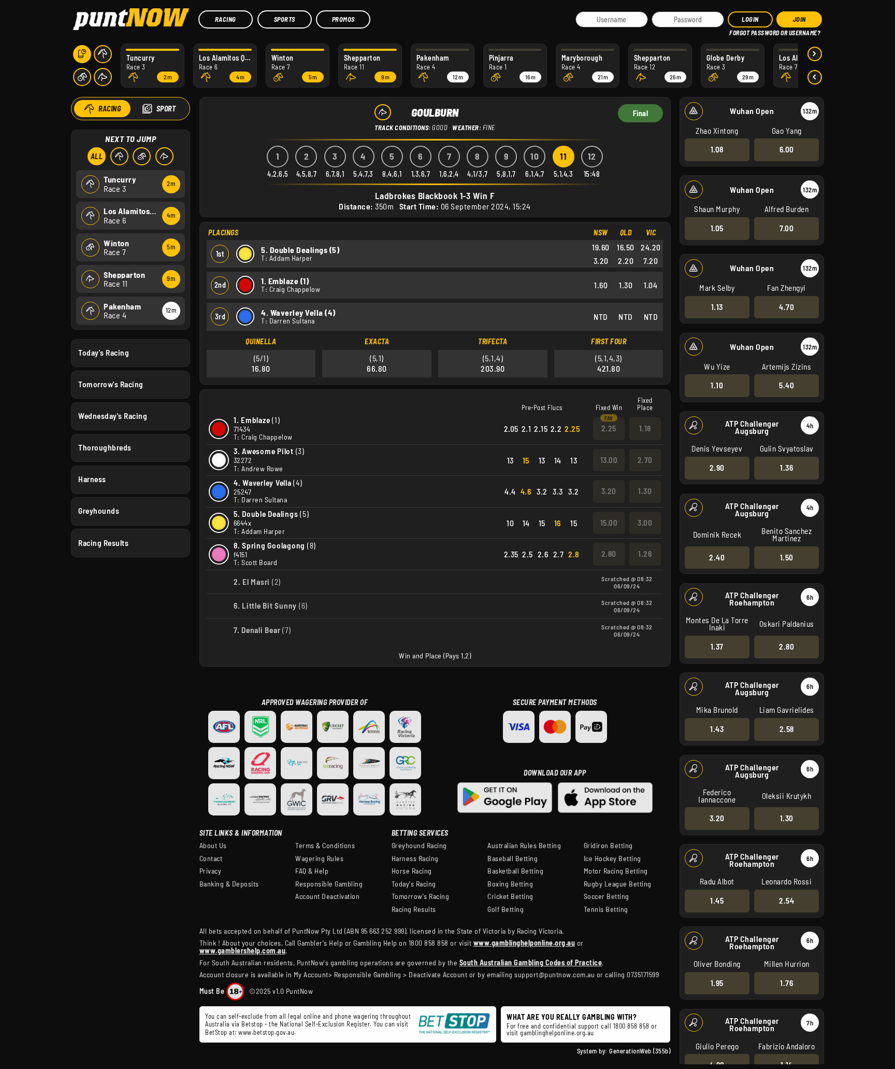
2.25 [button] (608, 428)
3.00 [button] (645, 522)
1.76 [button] (786, 983)
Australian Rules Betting (524, 845)
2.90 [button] (717, 467)
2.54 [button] (786, 900)
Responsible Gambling (329, 884)
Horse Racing (412, 871)
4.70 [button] (786, 307)
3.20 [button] (717, 818)
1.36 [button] (786, 467)
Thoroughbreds (105, 447)
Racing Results (103, 542)
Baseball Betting (512, 858)
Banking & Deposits (229, 884)
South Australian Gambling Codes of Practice (530, 962)
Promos (343, 19)
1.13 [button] (717, 307)
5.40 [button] (786, 385)
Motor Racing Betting (616, 871)
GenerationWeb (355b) (639, 1051)
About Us (213, 845)
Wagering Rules (319, 858)
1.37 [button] (717, 646)
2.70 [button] (645, 460)
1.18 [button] (645, 428)
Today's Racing (103, 352)
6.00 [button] (786, 149)
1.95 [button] (717, 983)
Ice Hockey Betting (612, 858)
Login (750, 19)
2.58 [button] (786, 729)
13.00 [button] (609, 460)
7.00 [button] (786, 228)
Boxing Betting (510, 884)
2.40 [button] (717, 557)
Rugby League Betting (618, 884)
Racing (225, 19)
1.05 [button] (717, 228)
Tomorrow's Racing (110, 384)
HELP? (737, 30)
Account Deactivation (327, 896)
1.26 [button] (645, 553)
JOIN (799, 19)
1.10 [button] (717, 385)
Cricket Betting (510, 896)
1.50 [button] (786, 557)
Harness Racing (415, 858)
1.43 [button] (717, 729)
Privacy (210, 871)
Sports (284, 19)
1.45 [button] (717, 900)
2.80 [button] (786, 646)
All (97, 156)
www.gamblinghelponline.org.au (524, 942)
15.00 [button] (609, 522)
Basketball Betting (515, 871)
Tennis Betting (606, 909)
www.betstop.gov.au (266, 1032)
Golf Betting (505, 909)
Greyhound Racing (419, 845)
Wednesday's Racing (112, 415)
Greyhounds (98, 510)
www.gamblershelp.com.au (242, 950)
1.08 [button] (717, 149)
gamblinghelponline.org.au (557, 1033)
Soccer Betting (606, 896)
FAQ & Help (311, 871)
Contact (211, 858)
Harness (92, 479)
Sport (166, 108)
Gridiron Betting (608, 845)
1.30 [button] (786, 818)
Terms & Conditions (325, 845)
